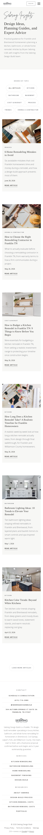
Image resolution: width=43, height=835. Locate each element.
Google (24, 831)
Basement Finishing (21, 775)
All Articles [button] (15, 88)
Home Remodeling (21, 771)
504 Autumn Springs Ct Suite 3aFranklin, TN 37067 (21, 710)
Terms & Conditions (23, 828)
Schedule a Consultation (21, 696)
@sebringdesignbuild (21, 705)
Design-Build (21, 780)
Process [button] (32, 102)
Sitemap (36, 828)
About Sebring (21, 793)
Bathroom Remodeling (21, 766)
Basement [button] (30, 95)
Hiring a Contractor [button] (28, 110)
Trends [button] (8, 110)
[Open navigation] (39, 3)
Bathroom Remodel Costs (21, 806)
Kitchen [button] (30, 88)
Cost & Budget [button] (14, 102)
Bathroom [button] (14, 95)
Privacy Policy (9, 828)
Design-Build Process (21, 797)
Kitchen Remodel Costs (21, 802)
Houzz (31, 831)
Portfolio (21, 811)
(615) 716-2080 (21, 700)
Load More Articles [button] (21, 668)
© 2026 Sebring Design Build (21, 824)
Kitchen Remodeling (21, 761)
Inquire (31, 3)
